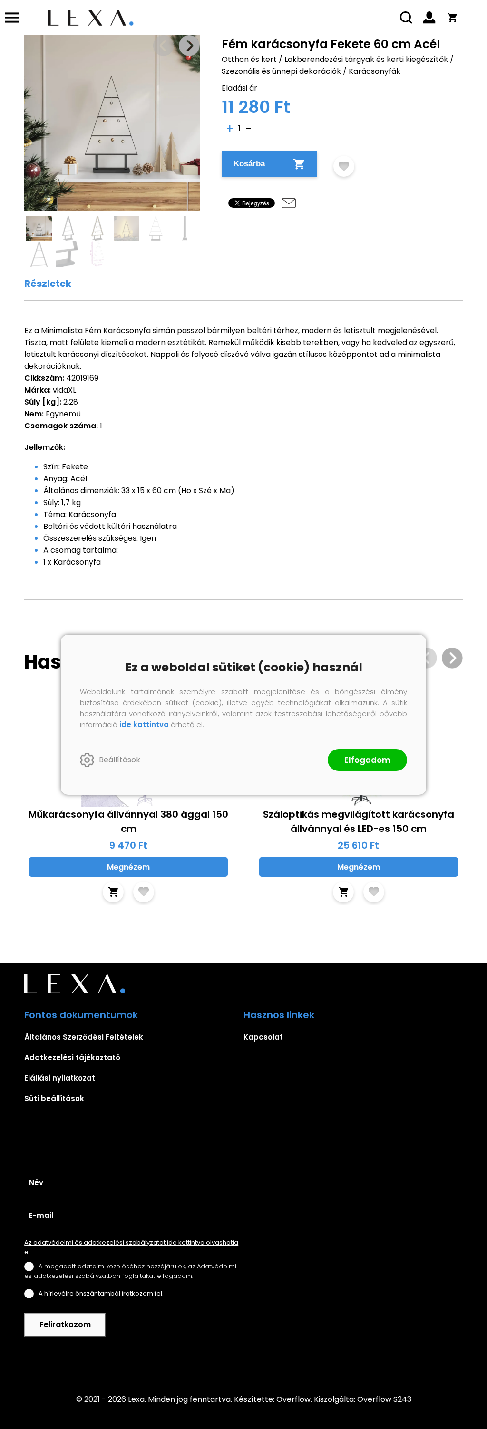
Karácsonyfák (374, 71)
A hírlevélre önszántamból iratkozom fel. (101, 1293)
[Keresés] (406, 17)
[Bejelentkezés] (429, 17)
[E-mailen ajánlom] (289, 203)
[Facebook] (243, 1358)
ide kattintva (144, 725)
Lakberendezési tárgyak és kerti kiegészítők (366, 59)
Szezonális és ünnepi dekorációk (281, 71)
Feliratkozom (65, 1324)
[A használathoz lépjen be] (343, 166)
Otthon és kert (249, 59)
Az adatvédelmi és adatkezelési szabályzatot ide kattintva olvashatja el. (131, 1247)
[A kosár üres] (452, 17)
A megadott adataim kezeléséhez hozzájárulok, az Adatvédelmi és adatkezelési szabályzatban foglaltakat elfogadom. (130, 1271)
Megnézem (128, 866)
